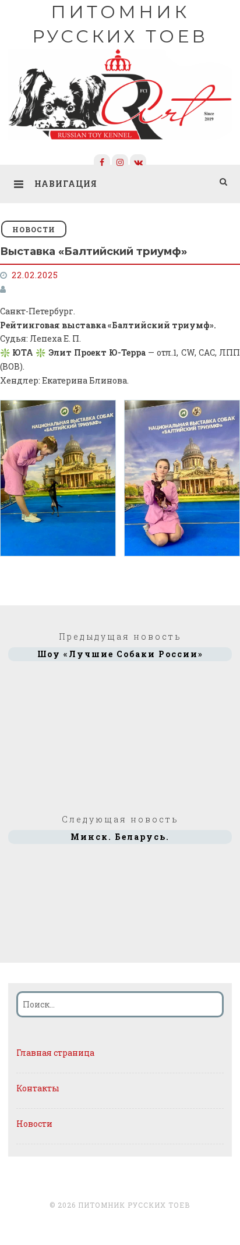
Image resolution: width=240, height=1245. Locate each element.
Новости (33, 229)
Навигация (65, 183)
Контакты (37, 1088)
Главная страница (55, 1052)
